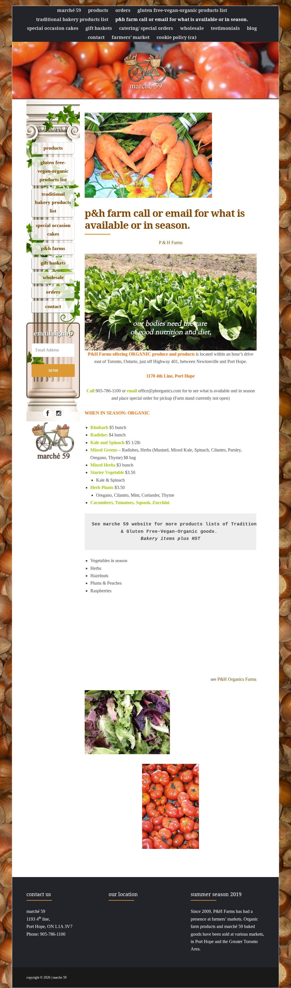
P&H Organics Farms (236, 679)
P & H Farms (170, 242)
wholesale (53, 277)
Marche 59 (59, 977)
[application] (171, 302)
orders (53, 292)
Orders (122, 10)
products (53, 148)
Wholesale (192, 28)
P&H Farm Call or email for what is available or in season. (181, 19)
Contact (96, 37)
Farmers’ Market (130, 37)
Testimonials (225, 28)
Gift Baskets (99, 28)
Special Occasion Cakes (52, 28)
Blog (252, 28)
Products (98, 10)
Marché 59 (69, 10)
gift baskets (53, 263)
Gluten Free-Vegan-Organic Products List (182, 10)
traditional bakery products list (53, 202)
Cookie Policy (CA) (176, 37)
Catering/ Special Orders (146, 28)
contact (53, 306)
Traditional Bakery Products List (72, 19)
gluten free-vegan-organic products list (53, 171)
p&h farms (53, 248)
